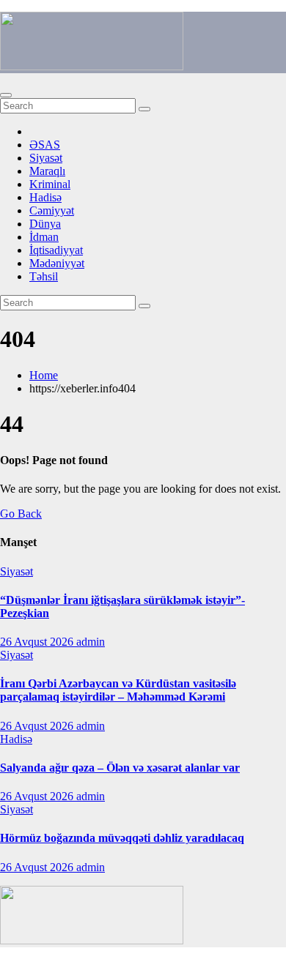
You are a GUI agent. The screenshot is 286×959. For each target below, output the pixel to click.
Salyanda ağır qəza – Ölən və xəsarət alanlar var (120, 767)
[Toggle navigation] (6, 95)
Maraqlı (47, 171)
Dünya (45, 223)
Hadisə (45, 197)
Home (43, 375)
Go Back (21, 513)
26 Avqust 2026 (38, 641)
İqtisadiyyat (56, 250)
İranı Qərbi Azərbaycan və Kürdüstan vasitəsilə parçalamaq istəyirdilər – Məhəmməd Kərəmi (118, 690)
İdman (44, 237)
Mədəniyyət (56, 263)
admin (90, 641)
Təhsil (43, 276)
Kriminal (49, 184)
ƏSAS (44, 144)
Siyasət (45, 158)
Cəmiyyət (51, 210)
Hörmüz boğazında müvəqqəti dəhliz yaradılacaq (122, 838)
